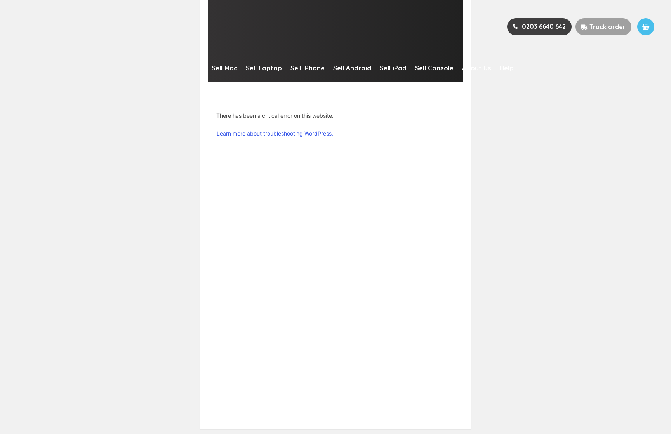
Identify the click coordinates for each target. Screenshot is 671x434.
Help (507, 68)
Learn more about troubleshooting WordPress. (275, 133)
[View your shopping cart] (645, 26)
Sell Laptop (264, 68)
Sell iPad (393, 68)
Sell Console (434, 68)
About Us (476, 68)
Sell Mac (224, 68)
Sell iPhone (307, 68)
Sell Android (352, 68)
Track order (607, 27)
